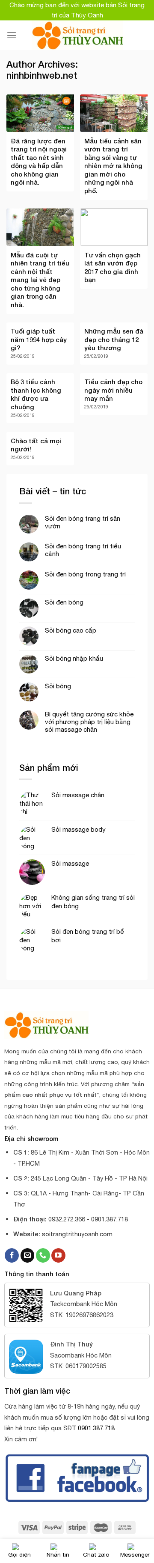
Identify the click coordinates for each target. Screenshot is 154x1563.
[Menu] (11, 35)
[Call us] (43, 1255)
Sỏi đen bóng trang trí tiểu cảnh (83, 549)
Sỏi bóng (58, 686)
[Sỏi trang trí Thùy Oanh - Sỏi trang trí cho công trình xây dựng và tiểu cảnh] (77, 35)
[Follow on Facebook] (12, 1255)
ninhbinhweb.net (41, 75)
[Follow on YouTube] (58, 1255)
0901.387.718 (96, 1428)
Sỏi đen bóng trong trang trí (85, 574)
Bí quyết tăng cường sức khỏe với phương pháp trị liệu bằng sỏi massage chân (89, 721)
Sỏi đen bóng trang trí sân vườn (82, 522)
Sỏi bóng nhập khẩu (74, 658)
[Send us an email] (28, 1255)
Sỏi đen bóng (64, 602)
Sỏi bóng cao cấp (70, 630)
